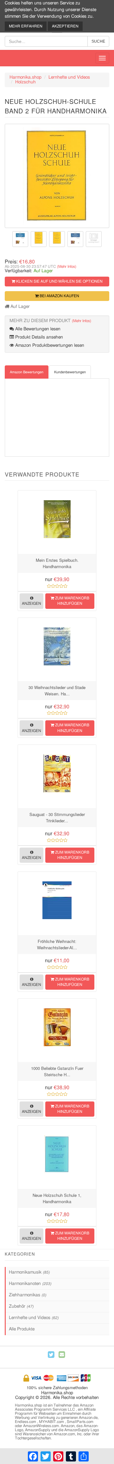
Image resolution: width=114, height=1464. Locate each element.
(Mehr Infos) (66, 266)
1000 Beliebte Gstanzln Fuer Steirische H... (57, 1071)
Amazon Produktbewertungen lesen (49, 345)
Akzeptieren (65, 26)
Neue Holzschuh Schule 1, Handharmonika (57, 1198)
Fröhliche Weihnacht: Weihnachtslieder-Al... (57, 944)
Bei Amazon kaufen (59, 296)
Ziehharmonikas (27, 1295)
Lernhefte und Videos (69, 77)
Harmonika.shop (25, 77)
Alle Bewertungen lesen (37, 329)
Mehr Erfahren (25, 26)
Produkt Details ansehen (38, 337)
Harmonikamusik (29, 1272)
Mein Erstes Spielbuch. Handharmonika (57, 563)
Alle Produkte (22, 1329)
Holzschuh (25, 82)
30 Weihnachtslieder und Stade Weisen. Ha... (57, 690)
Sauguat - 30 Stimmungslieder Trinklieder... (57, 817)
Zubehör (21, 1306)
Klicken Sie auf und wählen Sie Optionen (59, 281)
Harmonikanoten (30, 1283)
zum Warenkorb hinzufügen (71, 600)
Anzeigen (31, 603)
